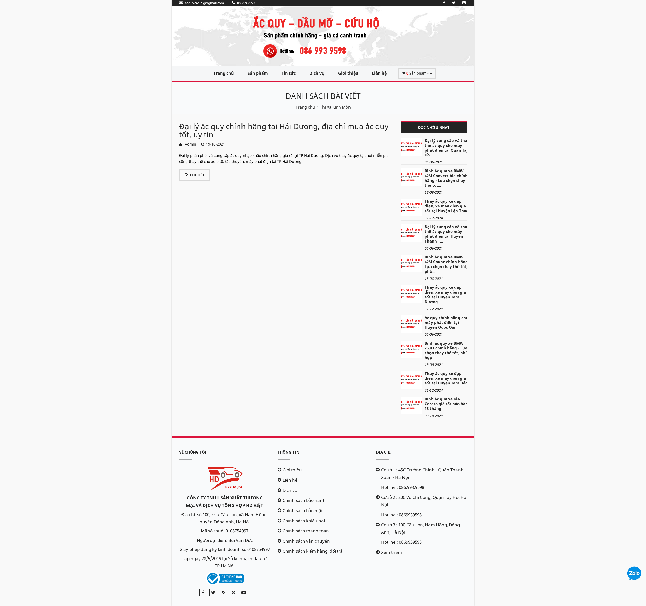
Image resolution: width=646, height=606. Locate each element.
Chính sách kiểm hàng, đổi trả (313, 551)
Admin (189, 144)
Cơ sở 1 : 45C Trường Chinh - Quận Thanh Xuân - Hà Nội (422, 473)
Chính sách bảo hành (304, 500)
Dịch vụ (317, 73)
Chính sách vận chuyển (306, 541)
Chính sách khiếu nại (304, 521)
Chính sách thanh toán (306, 531)
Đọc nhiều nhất (433, 127)
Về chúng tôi (192, 452)
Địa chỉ (383, 452)
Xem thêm (391, 552)
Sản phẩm (258, 73)
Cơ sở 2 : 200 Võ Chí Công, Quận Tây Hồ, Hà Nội (423, 500)
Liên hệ (379, 73)
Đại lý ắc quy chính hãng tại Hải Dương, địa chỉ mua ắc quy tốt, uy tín (283, 130)
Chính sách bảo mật (303, 510)
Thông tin (288, 452)
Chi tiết (197, 175)
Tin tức (289, 73)
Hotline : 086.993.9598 (402, 487)
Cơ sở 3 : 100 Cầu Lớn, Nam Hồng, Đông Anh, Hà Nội (420, 528)
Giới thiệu (348, 73)
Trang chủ (223, 73)
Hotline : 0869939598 (401, 515)
